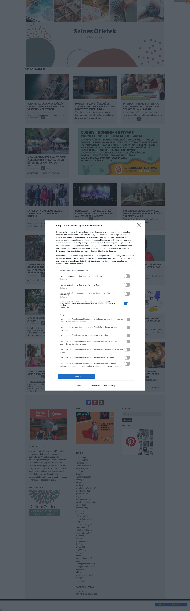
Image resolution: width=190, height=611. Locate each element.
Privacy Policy (109, 385)
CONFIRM (76, 376)
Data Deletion (80, 385)
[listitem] (95, 270)
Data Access (95, 385)
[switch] (127, 276)
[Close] (139, 225)
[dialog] (95, 305)
